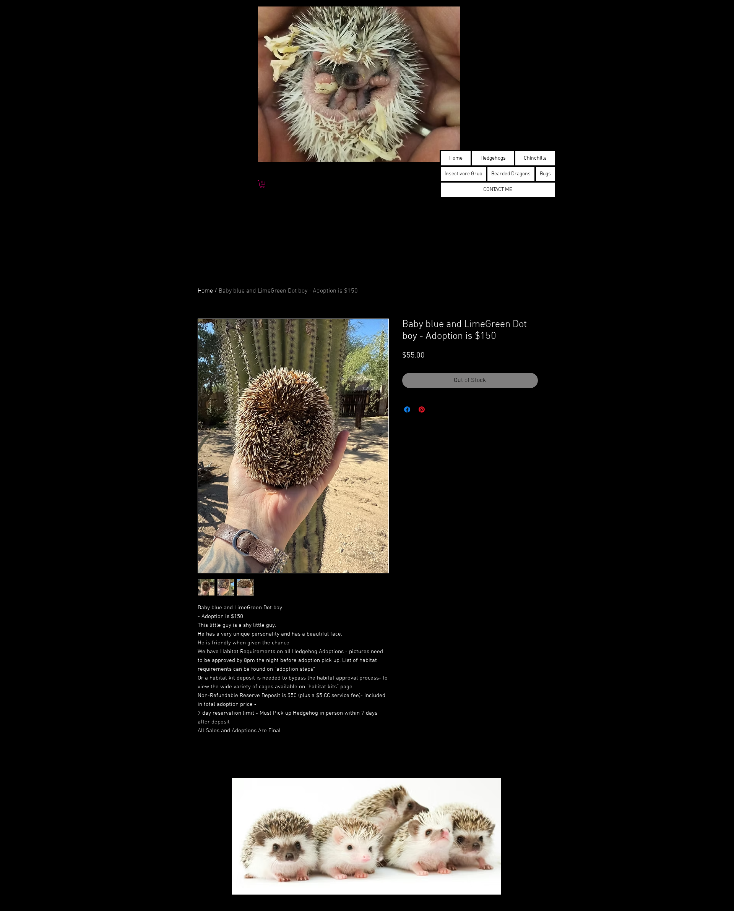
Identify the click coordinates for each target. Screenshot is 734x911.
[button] (262, 184)
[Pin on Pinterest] (421, 409)
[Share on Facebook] (407, 409)
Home (205, 291)
